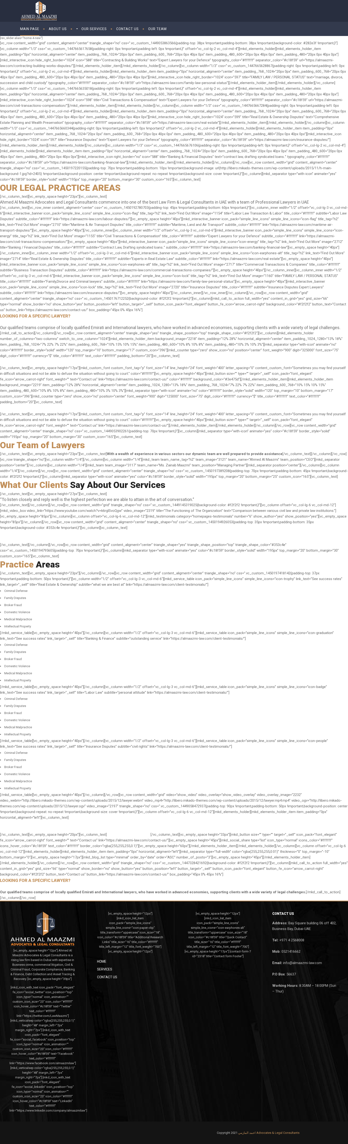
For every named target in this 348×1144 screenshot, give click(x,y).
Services (104, 969)
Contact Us (107, 977)
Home (101, 961)
